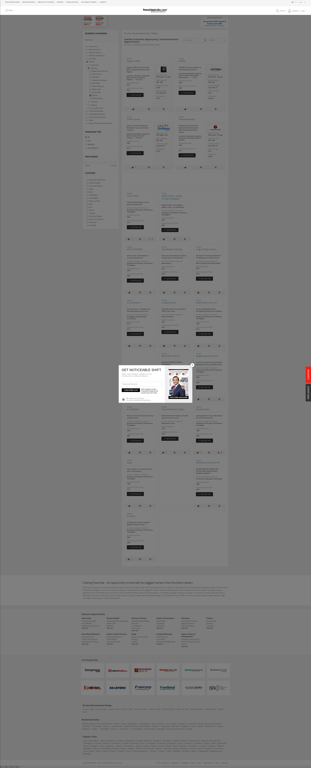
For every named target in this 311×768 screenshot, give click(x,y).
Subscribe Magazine (178, 397)
